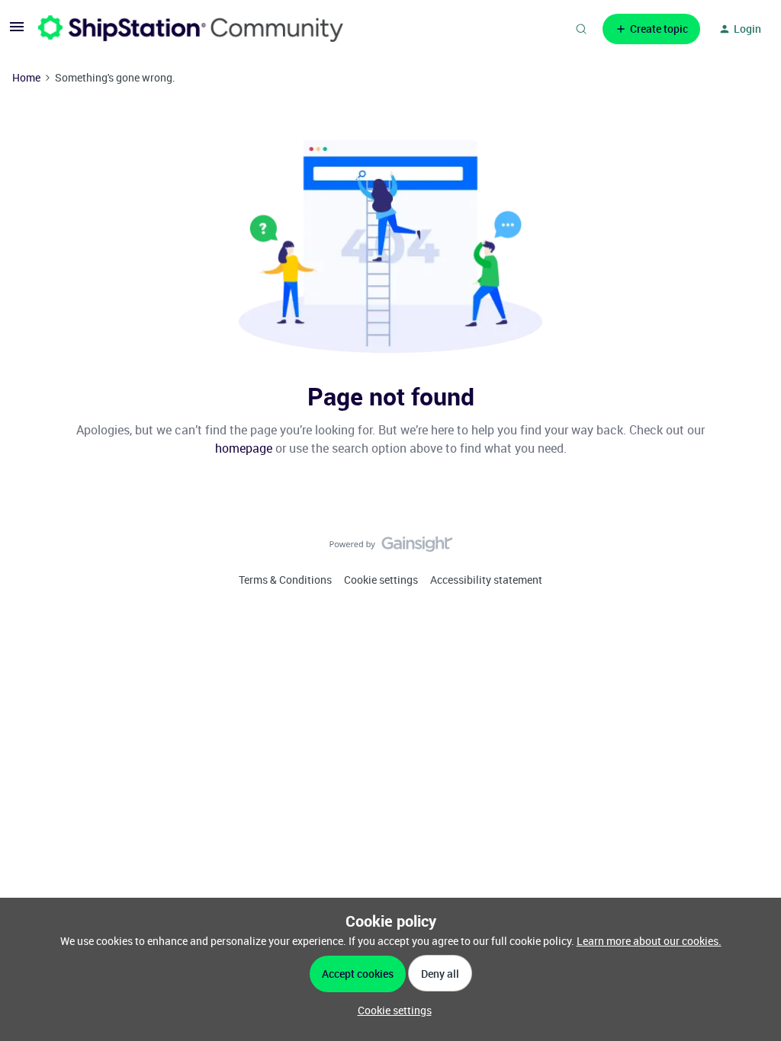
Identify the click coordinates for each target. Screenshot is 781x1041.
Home (26, 77)
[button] (17, 31)
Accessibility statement (486, 579)
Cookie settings (381, 579)
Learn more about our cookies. (649, 941)
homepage (243, 448)
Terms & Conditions (285, 579)
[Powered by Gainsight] (390, 548)
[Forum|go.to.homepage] (190, 28)
